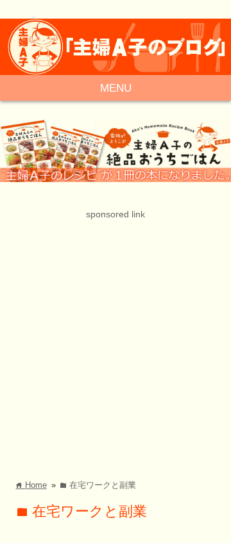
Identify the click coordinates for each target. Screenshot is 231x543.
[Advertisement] (115, 337)
